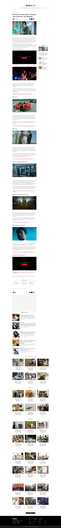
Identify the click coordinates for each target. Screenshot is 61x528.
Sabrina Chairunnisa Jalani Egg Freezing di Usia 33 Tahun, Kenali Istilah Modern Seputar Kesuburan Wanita (42, 431)
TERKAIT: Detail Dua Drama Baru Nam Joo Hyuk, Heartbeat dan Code (21, 222)
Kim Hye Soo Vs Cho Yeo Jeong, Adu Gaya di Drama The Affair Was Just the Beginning (28, 341)
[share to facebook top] (30, 19)
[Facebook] (13, 522)
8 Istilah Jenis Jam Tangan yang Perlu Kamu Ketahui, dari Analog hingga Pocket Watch (18, 444)
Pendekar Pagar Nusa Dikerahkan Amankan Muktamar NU (30, 493)
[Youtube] (18, 522)
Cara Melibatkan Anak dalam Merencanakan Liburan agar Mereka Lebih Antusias (43, 368)
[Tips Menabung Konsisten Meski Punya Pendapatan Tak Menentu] (40, 63)
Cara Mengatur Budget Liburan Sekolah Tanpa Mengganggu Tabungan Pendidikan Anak (30, 368)
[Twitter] (16, 522)
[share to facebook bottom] (30, 292)
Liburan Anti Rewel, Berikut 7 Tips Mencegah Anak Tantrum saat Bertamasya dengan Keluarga (18, 368)
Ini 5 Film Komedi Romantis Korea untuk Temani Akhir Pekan (24, 283)
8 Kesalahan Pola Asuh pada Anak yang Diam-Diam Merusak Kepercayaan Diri (30, 462)
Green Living (30, 387)
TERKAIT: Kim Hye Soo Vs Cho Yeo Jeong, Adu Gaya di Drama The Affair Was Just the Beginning (24, 191)
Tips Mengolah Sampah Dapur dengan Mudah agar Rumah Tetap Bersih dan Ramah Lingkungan (30, 399)
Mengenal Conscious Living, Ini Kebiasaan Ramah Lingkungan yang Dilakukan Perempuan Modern (18, 413)
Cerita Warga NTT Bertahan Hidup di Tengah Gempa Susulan (18, 493)
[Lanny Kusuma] (13, 19)
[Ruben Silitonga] (15, 292)
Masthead (30, 521)
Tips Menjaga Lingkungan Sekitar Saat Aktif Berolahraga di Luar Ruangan (30, 413)
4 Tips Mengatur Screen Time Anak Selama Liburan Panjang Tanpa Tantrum (30, 382)
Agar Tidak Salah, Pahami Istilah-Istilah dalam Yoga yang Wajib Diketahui (30, 431)
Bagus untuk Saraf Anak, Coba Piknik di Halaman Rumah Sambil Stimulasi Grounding (18, 382)
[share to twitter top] (31, 19)
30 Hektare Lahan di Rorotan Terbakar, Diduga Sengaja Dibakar (30, 507)
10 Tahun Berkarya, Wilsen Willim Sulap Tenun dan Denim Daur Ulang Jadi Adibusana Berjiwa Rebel (43, 413)
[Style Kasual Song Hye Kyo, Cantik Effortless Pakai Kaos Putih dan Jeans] (15, 317)
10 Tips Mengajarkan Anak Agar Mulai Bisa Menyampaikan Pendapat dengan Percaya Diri (18, 462)
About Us (29, 520)
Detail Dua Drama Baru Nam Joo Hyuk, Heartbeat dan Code (27, 349)
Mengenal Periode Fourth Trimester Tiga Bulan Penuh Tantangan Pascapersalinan (30, 475)
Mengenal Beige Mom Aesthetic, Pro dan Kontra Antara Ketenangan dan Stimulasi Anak (43, 475)
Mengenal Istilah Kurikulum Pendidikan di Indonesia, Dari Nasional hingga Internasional (30, 444)
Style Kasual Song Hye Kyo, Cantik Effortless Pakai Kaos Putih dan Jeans (27, 316)
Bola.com (45, 520)
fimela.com (28, 526)
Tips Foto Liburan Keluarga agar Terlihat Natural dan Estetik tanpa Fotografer (42, 382)
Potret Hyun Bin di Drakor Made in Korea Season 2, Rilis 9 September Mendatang (28, 324)
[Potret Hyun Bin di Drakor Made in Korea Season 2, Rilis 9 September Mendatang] (15, 325)
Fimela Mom (30, 450)
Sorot (31, 481)
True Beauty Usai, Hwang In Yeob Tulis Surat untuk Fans (31, 283)
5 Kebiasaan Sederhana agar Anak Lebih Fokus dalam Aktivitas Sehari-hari (43, 462)
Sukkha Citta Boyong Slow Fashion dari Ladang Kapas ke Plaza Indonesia (42, 399)
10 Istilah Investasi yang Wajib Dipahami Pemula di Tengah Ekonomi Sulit (18, 431)
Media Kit (34, 520)
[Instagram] (15, 522)
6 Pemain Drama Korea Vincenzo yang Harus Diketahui (16, 283)
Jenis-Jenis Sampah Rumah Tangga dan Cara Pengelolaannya (43, 444)
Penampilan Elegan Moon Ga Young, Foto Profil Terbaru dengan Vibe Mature (28, 333)
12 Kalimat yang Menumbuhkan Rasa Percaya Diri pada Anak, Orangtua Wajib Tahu (18, 475)
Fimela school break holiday (31, 356)
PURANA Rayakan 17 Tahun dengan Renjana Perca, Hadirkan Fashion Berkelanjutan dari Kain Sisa (18, 399)
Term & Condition (34, 521)
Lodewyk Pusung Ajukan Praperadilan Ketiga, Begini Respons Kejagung (18, 507)
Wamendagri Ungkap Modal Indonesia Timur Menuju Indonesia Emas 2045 (43, 507)
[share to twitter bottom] (31, 292)
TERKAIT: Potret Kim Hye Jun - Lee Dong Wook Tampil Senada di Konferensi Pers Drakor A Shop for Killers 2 (24, 272)
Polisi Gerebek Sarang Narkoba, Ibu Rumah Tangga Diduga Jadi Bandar (43, 493)
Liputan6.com (40, 520)
